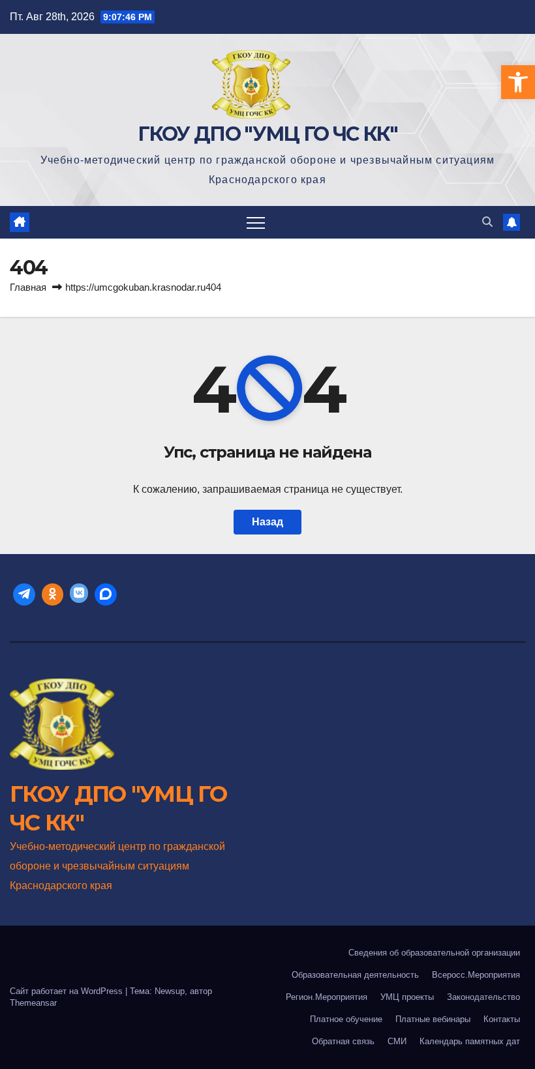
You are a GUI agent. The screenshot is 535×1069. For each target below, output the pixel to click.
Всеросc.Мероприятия (476, 975)
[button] (518, 82)
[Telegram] (24, 594)
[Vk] (79, 594)
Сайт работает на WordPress (67, 991)
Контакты (501, 1019)
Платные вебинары (432, 1019)
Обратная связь (343, 1041)
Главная (28, 287)
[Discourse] (105, 594)
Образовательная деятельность (355, 975)
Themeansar (33, 1003)
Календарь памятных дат (470, 1041)
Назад (267, 521)
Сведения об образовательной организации (434, 953)
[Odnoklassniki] (52, 594)
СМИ (397, 1041)
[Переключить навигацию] (255, 222)
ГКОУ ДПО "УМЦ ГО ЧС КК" (268, 134)
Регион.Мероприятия (326, 997)
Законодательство (483, 997)
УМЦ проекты (407, 997)
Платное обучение (346, 1019)
